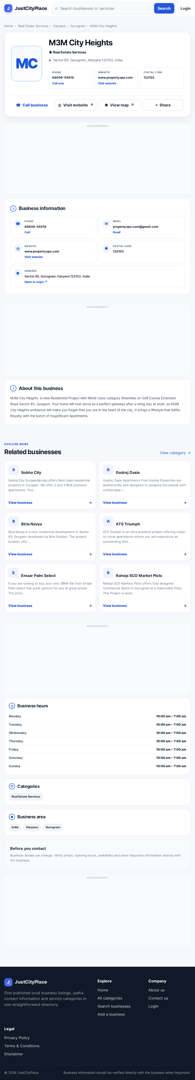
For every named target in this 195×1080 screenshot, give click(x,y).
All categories (110, 998)
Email (116, 232)
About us (156, 990)
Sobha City (31, 472)
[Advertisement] (97, 161)
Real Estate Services (33, 26)
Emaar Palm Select (38, 575)
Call (27, 232)
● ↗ (119, 105)
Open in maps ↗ (35, 282)
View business (50, 502)
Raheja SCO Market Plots (139, 575)
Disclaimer (13, 1053)
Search (164, 8)
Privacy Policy (17, 1037)
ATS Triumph (128, 524)
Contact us (158, 998)
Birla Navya (31, 524)
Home (8, 26)
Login (185, 8)
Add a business (111, 1014)
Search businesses (114, 1006)
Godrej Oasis (128, 472)
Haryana (59, 26)
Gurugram (77, 26)
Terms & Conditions (21, 1045)
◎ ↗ (75, 105)
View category (175, 452)
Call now (58, 83)
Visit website (107, 83)
